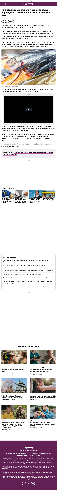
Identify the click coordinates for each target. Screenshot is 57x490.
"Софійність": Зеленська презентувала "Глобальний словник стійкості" (25, 278)
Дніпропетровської (8, 146)
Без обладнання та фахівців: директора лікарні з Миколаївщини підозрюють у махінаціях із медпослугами (27, 282)
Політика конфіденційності (23, 453)
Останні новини (9, 257)
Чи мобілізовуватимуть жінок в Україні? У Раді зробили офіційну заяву (13, 369)
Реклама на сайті (10, 453)
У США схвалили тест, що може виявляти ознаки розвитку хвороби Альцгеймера (28, 270)
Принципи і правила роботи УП (25, 455)
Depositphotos (14, 86)
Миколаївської (45, 144)
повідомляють (46, 31)
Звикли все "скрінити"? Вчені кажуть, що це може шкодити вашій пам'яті (42, 424)
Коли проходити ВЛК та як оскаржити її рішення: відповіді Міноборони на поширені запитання (41, 370)
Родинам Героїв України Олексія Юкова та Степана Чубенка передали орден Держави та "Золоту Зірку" (12, 425)
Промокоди (37, 455)
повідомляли (13, 134)
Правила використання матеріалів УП (41, 453)
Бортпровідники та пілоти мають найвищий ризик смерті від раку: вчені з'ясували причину (25, 261)
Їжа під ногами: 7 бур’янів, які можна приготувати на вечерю (22, 274)
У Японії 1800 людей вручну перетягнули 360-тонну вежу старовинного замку (11, 397)
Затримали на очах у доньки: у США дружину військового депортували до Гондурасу (43, 397)
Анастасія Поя (5, 18)
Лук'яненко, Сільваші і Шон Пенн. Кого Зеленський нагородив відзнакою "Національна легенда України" (25, 266)
